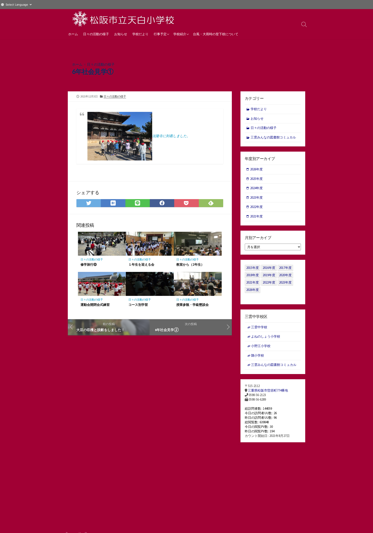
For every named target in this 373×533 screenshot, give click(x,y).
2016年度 (269, 268)
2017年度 (285, 268)
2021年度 (256, 216)
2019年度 (269, 275)
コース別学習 (138, 304)
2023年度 (256, 197)
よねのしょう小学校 (265, 336)
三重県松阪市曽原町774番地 (268, 390)
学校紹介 (179, 34)
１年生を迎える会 (141, 264)
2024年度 (256, 188)
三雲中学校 (259, 327)
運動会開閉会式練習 (95, 304)
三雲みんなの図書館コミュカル (273, 137)
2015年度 (252, 268)
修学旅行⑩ (89, 264)
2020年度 (285, 275)
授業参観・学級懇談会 (192, 304)
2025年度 (256, 179)
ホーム (73, 34)
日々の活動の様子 (96, 34)
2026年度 (256, 169)
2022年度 (256, 207)
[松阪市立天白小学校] (124, 18)
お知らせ (120, 34)
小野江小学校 (260, 346)
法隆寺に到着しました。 (171, 136)
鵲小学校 (257, 355)
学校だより (140, 34)
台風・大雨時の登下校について (215, 34)
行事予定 (160, 34)
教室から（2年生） (190, 264)
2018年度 (252, 275)
